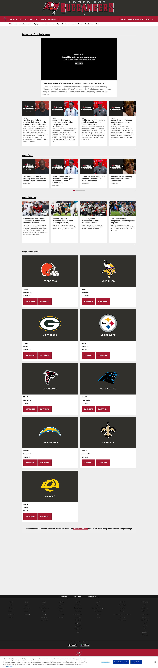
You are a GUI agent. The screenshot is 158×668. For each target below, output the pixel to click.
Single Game (78, 605)
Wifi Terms (122, 617)
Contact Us (98, 614)
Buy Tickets (30, 301)
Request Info (78, 626)
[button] (79, 63)
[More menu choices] (58, 19)
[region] (79, 662)
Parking (122, 611)
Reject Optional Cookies (121, 662)
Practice (61, 611)
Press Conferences (44, 608)
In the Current (44, 620)
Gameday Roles (98, 611)
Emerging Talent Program (98, 608)
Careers (98, 605)
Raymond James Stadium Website (122, 614)
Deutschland (145, 635)
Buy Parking (44, 301)
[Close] (155, 662)
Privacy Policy (9, 666)
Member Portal (78, 629)
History (11, 617)
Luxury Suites (78, 620)
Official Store (145, 608)
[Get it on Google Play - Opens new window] (85, 646)
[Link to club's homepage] (5, 19)
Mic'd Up (44, 614)
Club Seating (78, 611)
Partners (98, 617)
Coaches (11, 608)
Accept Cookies (136, 662)
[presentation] (135, 149)
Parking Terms (122, 620)
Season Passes (78, 608)
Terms (78, 632)
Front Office (11, 614)
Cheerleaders (61, 617)
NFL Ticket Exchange (145, 614)
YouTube (145, 623)
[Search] (119, 19)
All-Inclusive (78, 617)
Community (27, 614)
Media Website (144, 611)
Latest (26, 605)
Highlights (43, 611)
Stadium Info (122, 605)
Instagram (144, 632)
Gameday (122, 608)
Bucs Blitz (26, 611)
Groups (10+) (78, 623)
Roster (11, 605)
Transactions (11, 611)
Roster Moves (26, 608)
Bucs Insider (44, 617)
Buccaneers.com (80, 528)
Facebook (145, 626)
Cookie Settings (105, 662)
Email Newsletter (145, 620)
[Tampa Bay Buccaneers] (79, 654)
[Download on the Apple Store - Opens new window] (72, 645)
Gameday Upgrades (78, 614)
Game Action (61, 608)
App (145, 605)
